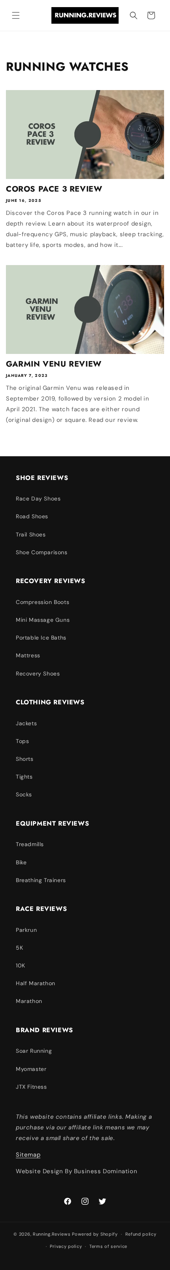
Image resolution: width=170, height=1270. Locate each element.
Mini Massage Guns (43, 619)
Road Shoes (32, 516)
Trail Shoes (31, 534)
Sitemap (28, 1155)
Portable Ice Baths (41, 637)
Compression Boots (42, 602)
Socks (24, 794)
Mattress (28, 655)
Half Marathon (35, 983)
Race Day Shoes (38, 498)
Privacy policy (66, 1246)
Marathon (29, 1001)
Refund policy (141, 1234)
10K (20, 965)
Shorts (25, 758)
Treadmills (30, 844)
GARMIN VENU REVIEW (54, 364)
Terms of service (108, 1246)
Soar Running (34, 1050)
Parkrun (26, 929)
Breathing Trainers (41, 880)
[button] (16, 15)
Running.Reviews (52, 1234)
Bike (21, 862)
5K (19, 947)
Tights (24, 776)
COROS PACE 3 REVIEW (54, 189)
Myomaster (31, 1068)
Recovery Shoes (38, 673)
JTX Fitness (31, 1086)
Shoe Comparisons (42, 552)
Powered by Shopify (95, 1234)
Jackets (26, 723)
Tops (22, 741)
